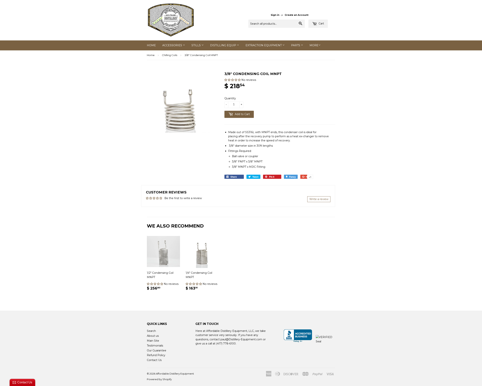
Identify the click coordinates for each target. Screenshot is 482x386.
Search (151, 331)
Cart (321, 23)
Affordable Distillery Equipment (175, 373)
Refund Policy (156, 355)
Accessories (172, 45)
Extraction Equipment (264, 45)
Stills (196, 45)
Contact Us (154, 360)
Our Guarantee (156, 350)
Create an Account (296, 15)
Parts (296, 45)
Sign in (275, 15)
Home (151, 45)
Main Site (153, 340)
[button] (232, 80)
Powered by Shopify (159, 379)
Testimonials (155, 345)
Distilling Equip (223, 45)
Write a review (318, 199)
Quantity (230, 98)
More (314, 45)
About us (153, 335)
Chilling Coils (169, 55)
